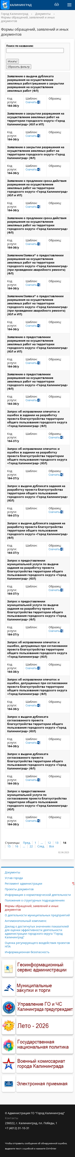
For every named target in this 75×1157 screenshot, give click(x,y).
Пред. (27, 843)
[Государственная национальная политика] (37, 1045)
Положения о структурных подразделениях (35, 900)
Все (51, 846)
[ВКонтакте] (8, 1138)
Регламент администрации (23, 883)
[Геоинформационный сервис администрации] (37, 968)
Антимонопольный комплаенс (26, 921)
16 (16, 846)
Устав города (14, 878)
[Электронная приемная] (37, 1084)
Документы (43, 14)
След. (41, 846)
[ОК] (16, 1138)
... (42, 843)
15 (9, 846)
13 (56, 843)
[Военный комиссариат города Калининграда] (37, 1064)
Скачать (31, 102)
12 (49, 843)
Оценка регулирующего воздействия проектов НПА (37, 944)
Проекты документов (19, 889)
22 (31, 846)
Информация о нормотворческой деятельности (38, 895)
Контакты (11, 1118)
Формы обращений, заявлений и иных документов (28, 19)
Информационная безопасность (27, 952)
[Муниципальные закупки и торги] (37, 987)
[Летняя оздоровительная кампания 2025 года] (37, 1026)
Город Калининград (14, 14)
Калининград (20, 5)
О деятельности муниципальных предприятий (37, 915)
